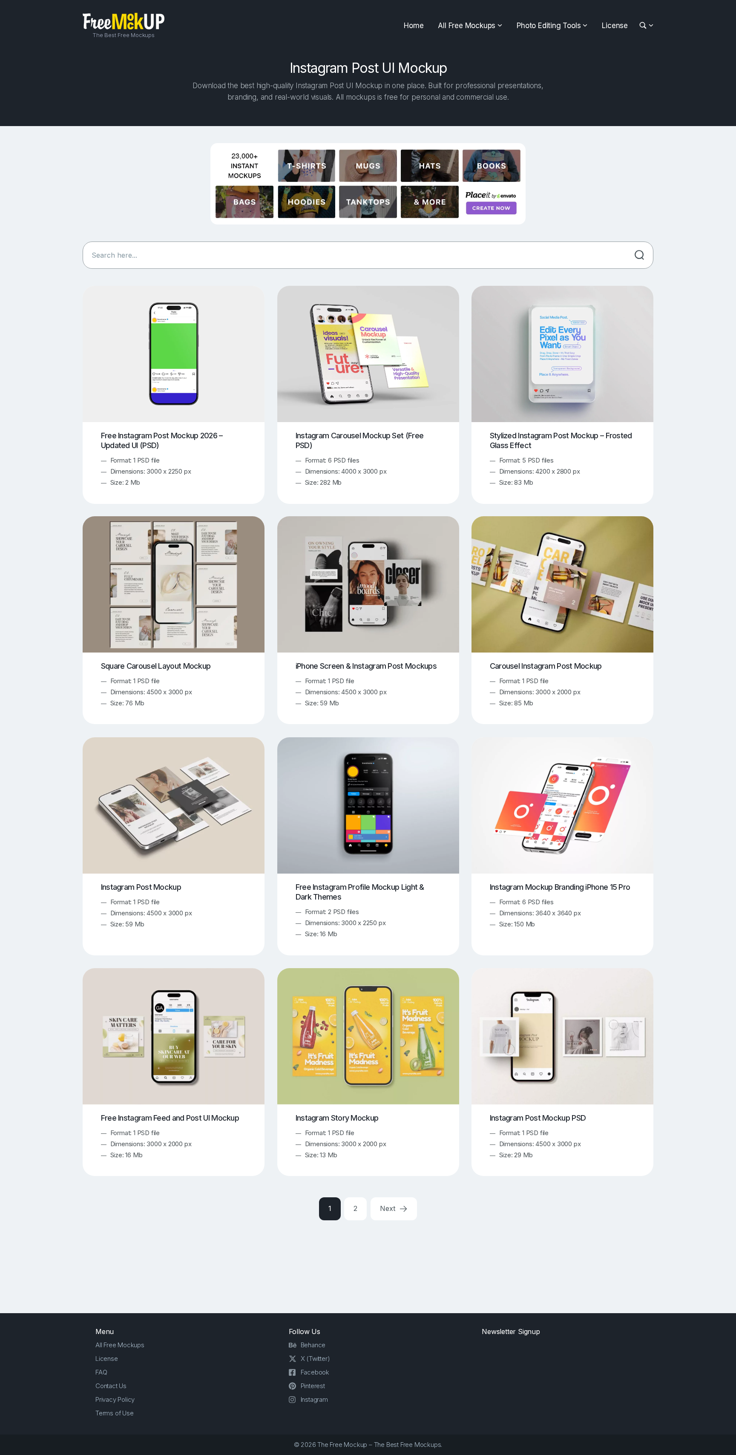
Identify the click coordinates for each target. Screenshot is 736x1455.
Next (388, 1208)
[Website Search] (644, 26)
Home (413, 25)
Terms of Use (114, 1413)
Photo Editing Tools (549, 25)
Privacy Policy (115, 1399)
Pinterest (313, 1386)
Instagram (314, 1399)
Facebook (315, 1372)
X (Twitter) (315, 1358)
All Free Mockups (466, 25)
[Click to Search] (639, 255)
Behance (313, 1345)
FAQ (101, 1372)
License (615, 25)
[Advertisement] (368, 1265)
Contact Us (110, 1386)
